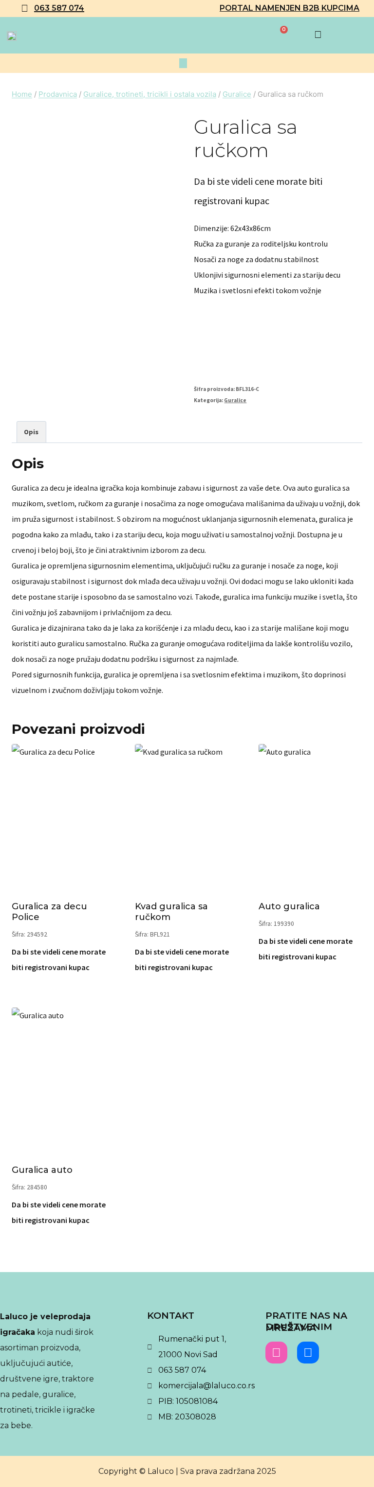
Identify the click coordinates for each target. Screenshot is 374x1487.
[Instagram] (276, 1352)
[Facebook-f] (308, 1352)
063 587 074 (59, 8)
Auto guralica (289, 906)
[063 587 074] (24, 8)
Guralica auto (42, 1170)
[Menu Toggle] (183, 63)
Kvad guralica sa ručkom (171, 911)
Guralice (235, 400)
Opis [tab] (31, 431)
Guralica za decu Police (49, 911)
